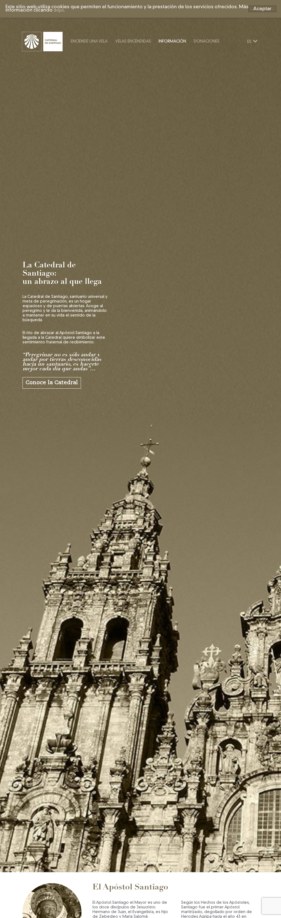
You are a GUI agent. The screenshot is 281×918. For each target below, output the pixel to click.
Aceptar (262, 8)
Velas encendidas (133, 41)
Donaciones (207, 41)
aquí (59, 10)
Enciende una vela (89, 41)
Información (172, 41)
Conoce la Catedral (52, 383)
